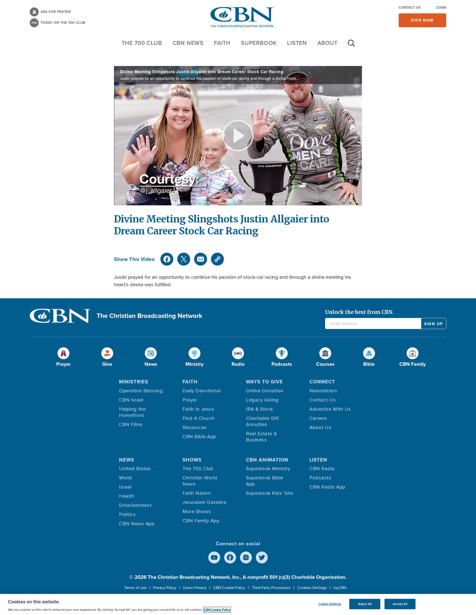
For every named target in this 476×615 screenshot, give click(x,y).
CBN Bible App (199, 437)
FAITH (222, 43)
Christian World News (199, 481)
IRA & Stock (259, 409)
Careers (318, 418)
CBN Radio (322, 469)
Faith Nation (196, 493)
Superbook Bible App (264, 481)
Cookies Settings (312, 587)
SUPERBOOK (259, 43)
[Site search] (351, 46)
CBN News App (136, 524)
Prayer (189, 400)
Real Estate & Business (261, 437)
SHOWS (192, 459)
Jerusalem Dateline (204, 502)
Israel (125, 487)
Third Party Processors (271, 587)
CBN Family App (200, 521)
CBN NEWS (188, 43)
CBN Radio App (327, 487)
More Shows (196, 512)
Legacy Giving (262, 400)
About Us (320, 427)
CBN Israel (131, 400)
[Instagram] (246, 557)
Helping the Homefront (132, 412)
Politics (127, 515)
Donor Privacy (195, 587)
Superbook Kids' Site (269, 493)
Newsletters (323, 391)
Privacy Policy (164, 587)
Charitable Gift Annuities (262, 421)
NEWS (126, 459)
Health (126, 496)
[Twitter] (183, 259)
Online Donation (265, 391)
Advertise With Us (330, 409)
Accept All (400, 604)
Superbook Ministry (268, 469)
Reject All (365, 604)
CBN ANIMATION (267, 459)
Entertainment (135, 505)
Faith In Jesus (198, 409)
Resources (194, 427)
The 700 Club (141, 43)
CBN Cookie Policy (229, 587)
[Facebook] (166, 259)
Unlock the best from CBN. (359, 312)
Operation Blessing (141, 391)
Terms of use (135, 587)
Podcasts (320, 478)
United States (135, 469)
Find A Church (198, 418)
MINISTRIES (133, 381)
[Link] (217, 259)
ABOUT (327, 43)
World (125, 478)
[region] (238, 604)
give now (422, 20)
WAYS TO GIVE (264, 381)
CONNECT (322, 381)
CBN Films (131, 425)
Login (441, 7)
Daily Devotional (201, 391)
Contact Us (409, 7)
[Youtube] (214, 557)
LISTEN (297, 43)
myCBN (339, 587)
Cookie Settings (329, 604)
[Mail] (200, 259)
